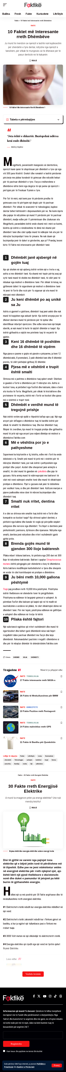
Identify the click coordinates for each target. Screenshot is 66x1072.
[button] (57, 1065)
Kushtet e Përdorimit (25, 1067)
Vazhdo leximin (33, 974)
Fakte (33, 26)
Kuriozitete (32, 707)
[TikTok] (55, 996)
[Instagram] (50, 996)
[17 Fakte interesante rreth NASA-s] (10, 681)
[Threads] (60, 996)
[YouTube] (44, 996)
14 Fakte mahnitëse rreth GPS (35, 726)
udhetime (39, 764)
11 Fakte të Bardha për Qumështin (38, 742)
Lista (40, 756)
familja (16, 764)
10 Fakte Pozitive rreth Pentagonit (37, 711)
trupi (46, 760)
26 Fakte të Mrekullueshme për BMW (39, 695)
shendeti (35, 657)
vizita (25, 764)
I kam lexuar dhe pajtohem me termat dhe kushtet (24, 1051)
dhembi (16, 657)
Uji (31, 764)
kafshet (38, 760)
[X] (39, 996)
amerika (8, 764)
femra (54, 760)
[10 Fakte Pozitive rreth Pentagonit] (10, 712)
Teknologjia (33, 676)
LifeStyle (31, 756)
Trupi (5, 589)
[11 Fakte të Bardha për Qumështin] (10, 743)
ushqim (29, 760)
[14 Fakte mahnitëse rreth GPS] (10, 727)
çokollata (42, 471)
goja (25, 657)
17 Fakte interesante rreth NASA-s (37, 680)
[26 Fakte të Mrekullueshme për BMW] (10, 696)
